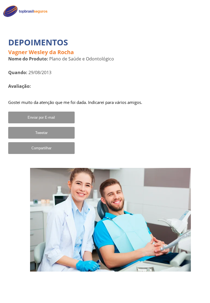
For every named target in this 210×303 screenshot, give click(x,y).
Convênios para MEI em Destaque (182, 37)
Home (198, 11)
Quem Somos (191, 23)
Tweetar (41, 133)
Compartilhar (41, 148)
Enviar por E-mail (41, 117)
